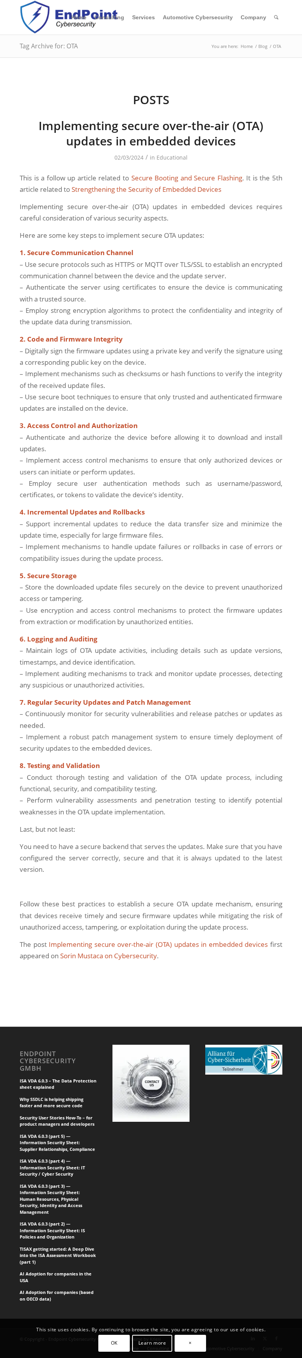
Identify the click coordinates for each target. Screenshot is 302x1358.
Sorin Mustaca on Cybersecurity (108, 955)
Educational (172, 157)
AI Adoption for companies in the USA (56, 1277)
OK (114, 1343)
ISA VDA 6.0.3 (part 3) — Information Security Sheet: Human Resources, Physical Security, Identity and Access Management (51, 1199)
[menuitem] (78, 17)
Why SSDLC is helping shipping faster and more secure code (51, 1102)
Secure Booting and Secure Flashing (186, 177)
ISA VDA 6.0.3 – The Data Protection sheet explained (58, 1084)
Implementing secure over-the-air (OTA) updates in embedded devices (151, 133)
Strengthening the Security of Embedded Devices (146, 189)
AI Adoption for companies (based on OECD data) (57, 1295)
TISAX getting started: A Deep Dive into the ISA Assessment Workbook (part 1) (58, 1255)
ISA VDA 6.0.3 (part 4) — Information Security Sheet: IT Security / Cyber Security (52, 1167)
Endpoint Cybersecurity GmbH (48, 1060)
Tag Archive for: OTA (49, 46)
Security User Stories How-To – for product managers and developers (57, 1121)
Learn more (152, 1343)
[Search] (276, 17)
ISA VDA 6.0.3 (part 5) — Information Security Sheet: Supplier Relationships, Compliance (57, 1142)
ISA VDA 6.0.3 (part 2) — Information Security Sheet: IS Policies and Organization (52, 1230)
